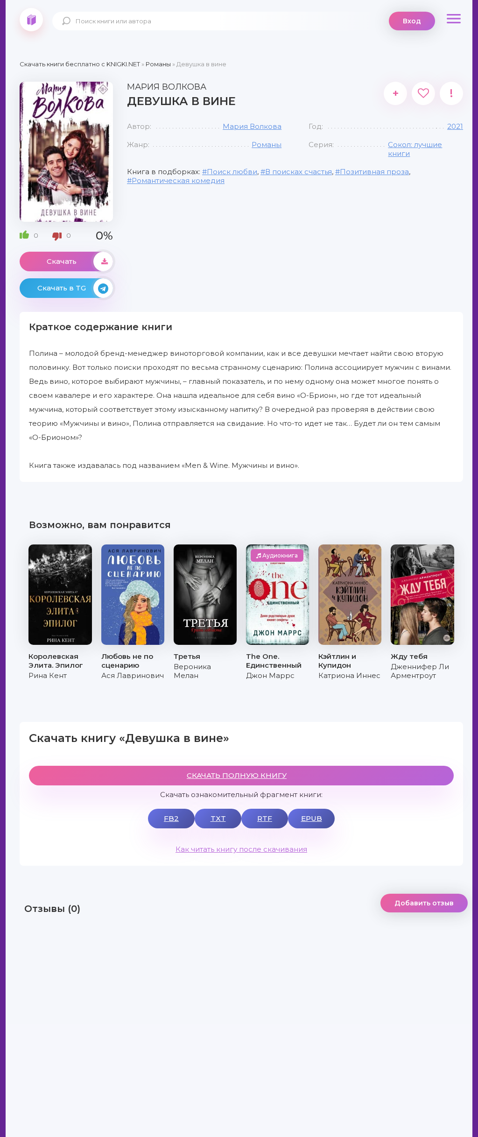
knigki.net (31, 19)
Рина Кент (47, 675)
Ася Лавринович (132, 675)
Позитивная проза (374, 171)
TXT (218, 818)
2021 (455, 126)
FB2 (171, 818)
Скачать (62, 261)
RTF (264, 818)
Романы (266, 144)
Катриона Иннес (349, 675)
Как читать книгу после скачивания (241, 849)
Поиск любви (232, 171)
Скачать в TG (61, 287)
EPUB (311, 818)
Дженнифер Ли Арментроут (420, 671)
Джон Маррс (270, 675)
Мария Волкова (252, 126)
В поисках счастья (298, 171)
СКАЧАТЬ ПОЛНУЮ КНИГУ (237, 775)
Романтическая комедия (178, 180)
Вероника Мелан (192, 671)
